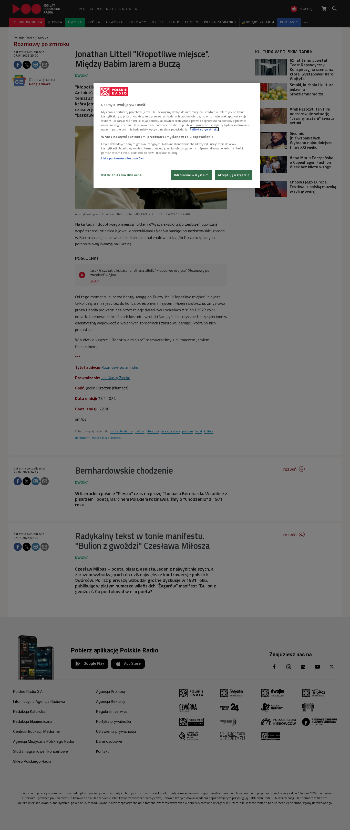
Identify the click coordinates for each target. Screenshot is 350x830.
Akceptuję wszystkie (234, 175)
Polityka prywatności (204, 129)
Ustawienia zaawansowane (121, 174)
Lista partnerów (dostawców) (122, 158)
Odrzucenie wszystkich (191, 175)
